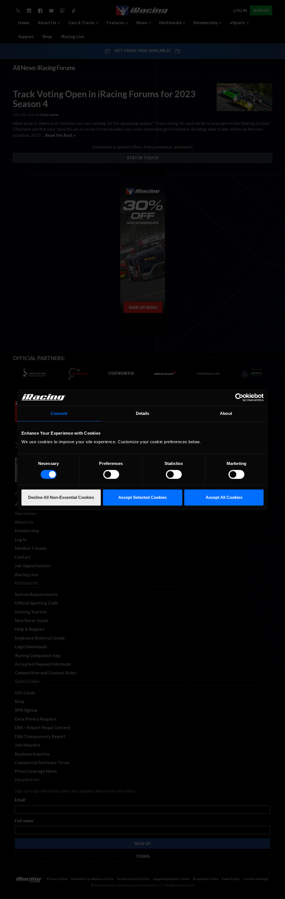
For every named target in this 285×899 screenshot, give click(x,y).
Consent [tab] (59, 413)
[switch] (111, 474)
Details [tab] (142, 413)
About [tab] (226, 413)
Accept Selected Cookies (142, 497)
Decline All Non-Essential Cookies (61, 497)
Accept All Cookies (224, 497)
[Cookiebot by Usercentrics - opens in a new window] (239, 397)
